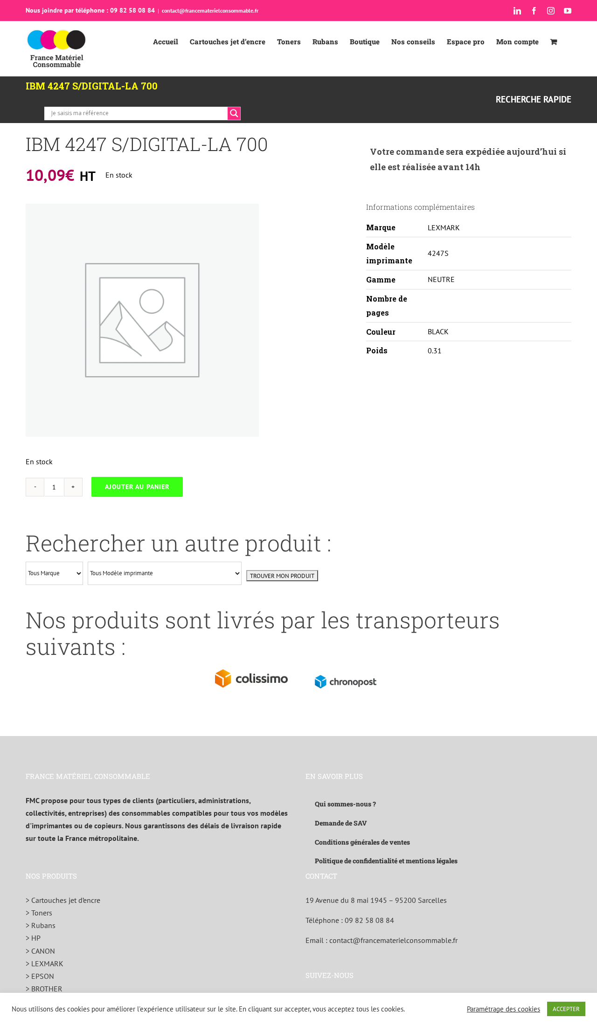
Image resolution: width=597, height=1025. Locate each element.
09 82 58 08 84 (369, 920)
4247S (438, 253)
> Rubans (41, 925)
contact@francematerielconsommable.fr (210, 10)
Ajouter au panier (137, 486)
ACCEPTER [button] (566, 1009)
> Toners (39, 912)
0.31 (435, 350)
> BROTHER (44, 988)
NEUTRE (441, 279)
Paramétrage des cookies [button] (503, 1009)
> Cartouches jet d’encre (63, 900)
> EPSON (40, 976)
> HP (33, 937)
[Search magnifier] (234, 113)
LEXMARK (444, 227)
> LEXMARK (44, 963)
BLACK (438, 331)
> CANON (40, 951)
